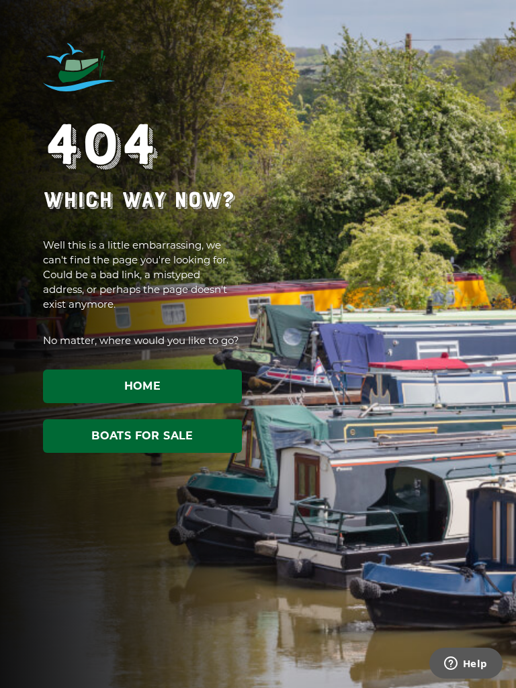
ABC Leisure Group (79, 67)
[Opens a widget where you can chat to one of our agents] (466, 664)
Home (142, 386)
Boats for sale (142, 435)
